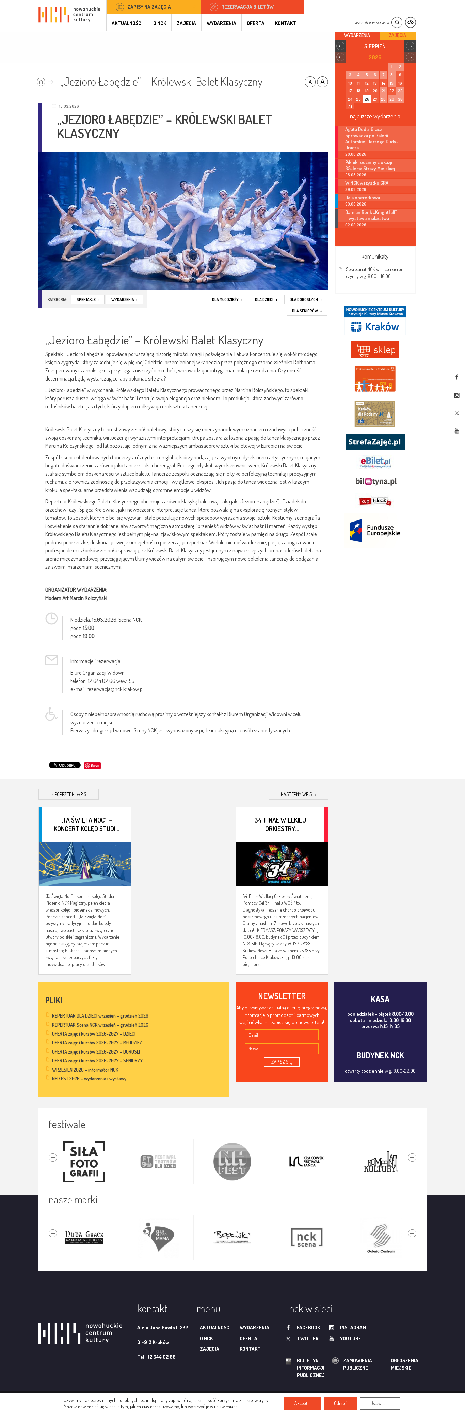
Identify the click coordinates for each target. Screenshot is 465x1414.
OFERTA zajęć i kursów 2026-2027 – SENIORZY (97, 1060)
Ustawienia (380, 1403)
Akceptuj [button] (302, 1403)
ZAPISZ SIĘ (281, 1062)
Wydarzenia (221, 23)
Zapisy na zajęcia (149, 7)
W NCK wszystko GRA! (367, 183)
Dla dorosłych (306, 299)
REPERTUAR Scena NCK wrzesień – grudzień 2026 (100, 1025)
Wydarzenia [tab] (357, 35)
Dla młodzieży (227, 299)
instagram (353, 1327)
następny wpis (298, 794)
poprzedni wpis (69, 794)
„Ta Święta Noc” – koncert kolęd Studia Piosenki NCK (86, 824)
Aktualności (127, 23)
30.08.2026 (355, 204)
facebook (308, 1327)
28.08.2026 (355, 154)
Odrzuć (340, 1403)
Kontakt (285, 23)
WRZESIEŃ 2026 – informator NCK (85, 1070)
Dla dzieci (266, 299)
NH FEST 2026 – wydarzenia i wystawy (89, 1078)
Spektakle (88, 299)
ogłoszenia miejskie (391, 1364)
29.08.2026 (355, 189)
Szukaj (396, 22)
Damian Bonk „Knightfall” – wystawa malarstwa (371, 215)
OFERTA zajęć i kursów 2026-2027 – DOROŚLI (96, 1052)
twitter (308, 1338)
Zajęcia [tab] (397, 35)
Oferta (255, 23)
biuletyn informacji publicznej (304, 1367)
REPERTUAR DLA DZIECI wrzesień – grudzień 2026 (100, 1016)
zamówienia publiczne (336, 1364)
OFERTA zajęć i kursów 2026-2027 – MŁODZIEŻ (97, 1042)
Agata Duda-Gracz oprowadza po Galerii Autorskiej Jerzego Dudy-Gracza (371, 138)
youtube (350, 1338)
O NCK (159, 23)
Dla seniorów (307, 310)
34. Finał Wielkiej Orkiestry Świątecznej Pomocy (280, 824)
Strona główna (46, 79)
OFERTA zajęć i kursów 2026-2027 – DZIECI (93, 1034)
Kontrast (410, 22)
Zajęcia (186, 23)
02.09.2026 (355, 224)
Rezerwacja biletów (247, 7)
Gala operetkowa (362, 197)
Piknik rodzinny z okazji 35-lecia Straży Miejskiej (370, 165)
